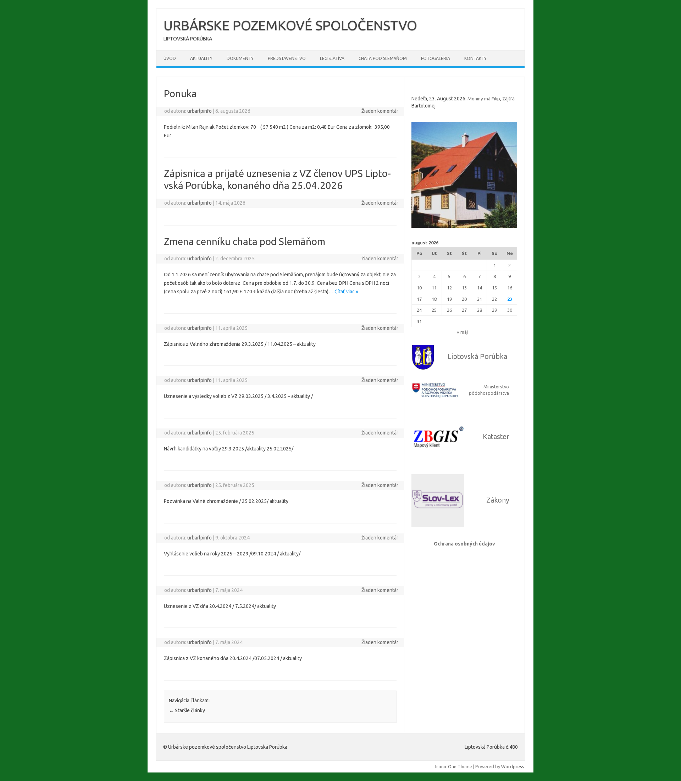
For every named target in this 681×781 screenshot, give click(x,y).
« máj (462, 332)
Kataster (496, 437)
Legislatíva (332, 58)
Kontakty (475, 58)
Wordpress (512, 766)
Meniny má (483, 98)
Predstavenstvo (287, 58)
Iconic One (445, 766)
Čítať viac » (346, 291)
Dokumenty (240, 58)
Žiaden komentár (379, 111)
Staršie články (187, 710)
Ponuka (180, 93)
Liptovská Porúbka (477, 356)
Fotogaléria (435, 58)
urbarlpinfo (199, 111)
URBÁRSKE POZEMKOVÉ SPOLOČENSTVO (290, 25)
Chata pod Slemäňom (383, 58)
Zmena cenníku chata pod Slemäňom (244, 241)
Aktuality (201, 58)
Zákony (497, 500)
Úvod (170, 58)
